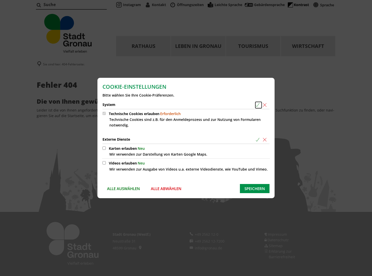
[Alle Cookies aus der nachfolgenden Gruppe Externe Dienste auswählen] (258, 140)
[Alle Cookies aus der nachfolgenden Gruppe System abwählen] (265, 105)
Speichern (254, 188)
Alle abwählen (166, 188)
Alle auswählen (123, 188)
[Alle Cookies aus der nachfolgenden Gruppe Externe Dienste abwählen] (265, 140)
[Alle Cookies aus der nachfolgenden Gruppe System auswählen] (258, 105)
